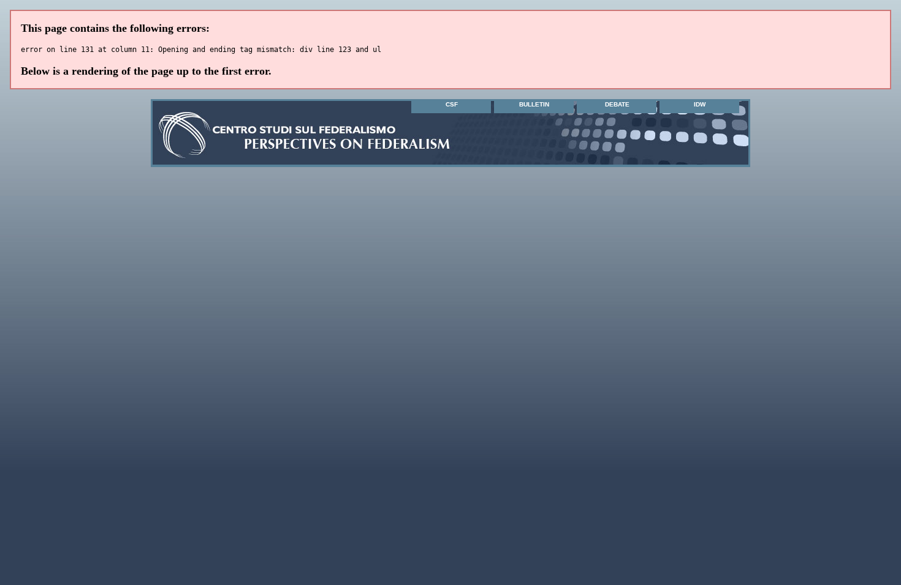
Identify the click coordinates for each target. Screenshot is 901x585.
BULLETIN (534, 104)
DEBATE (617, 104)
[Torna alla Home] (220, 153)
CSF (452, 104)
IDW (699, 104)
